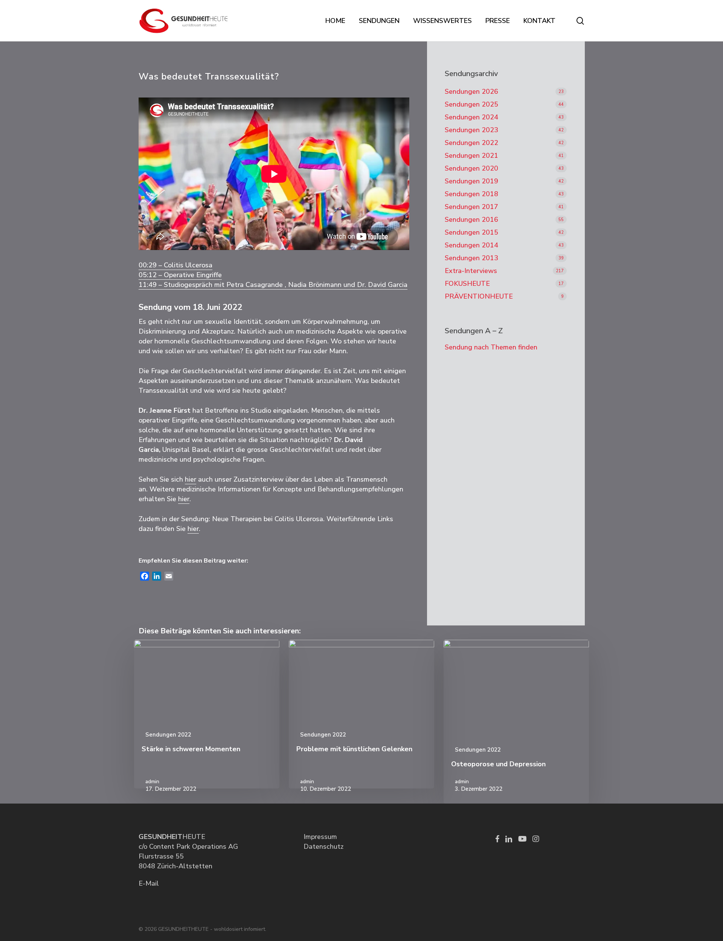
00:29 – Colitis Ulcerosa (175, 265)
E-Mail (149, 883)
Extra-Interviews (471, 270)
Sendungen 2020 (471, 168)
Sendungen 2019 (471, 181)
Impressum (320, 836)
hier (190, 479)
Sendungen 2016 (471, 219)
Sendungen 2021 (471, 155)
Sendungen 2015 (471, 232)
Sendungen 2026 (471, 91)
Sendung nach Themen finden (491, 347)
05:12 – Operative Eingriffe (180, 274)
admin (152, 781)
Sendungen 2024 (471, 117)
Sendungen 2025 (471, 104)
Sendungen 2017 (471, 206)
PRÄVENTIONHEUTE (479, 296)
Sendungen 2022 (471, 142)
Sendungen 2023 (471, 129)
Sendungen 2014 (471, 245)
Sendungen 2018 (471, 193)
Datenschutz (323, 846)
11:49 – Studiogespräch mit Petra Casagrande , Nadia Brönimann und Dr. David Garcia (273, 284)
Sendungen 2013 (471, 257)
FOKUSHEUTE (467, 283)
